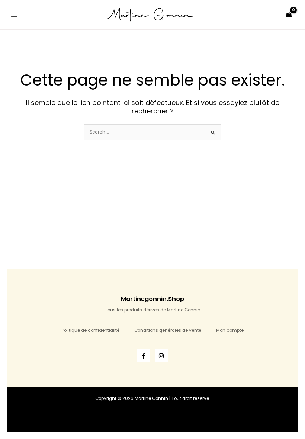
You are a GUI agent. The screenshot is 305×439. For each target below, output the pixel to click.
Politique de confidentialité (90, 330)
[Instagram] (161, 355)
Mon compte (230, 330)
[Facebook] (143, 355)
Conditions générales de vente (167, 330)
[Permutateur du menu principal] (14, 15)
